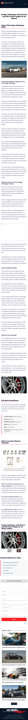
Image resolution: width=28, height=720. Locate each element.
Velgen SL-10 (17, 421)
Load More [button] (14, 703)
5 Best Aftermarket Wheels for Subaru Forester (14, 665)
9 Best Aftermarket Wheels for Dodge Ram (12, 682)
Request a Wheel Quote (8, 573)
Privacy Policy (22, 718)
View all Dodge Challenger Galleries (11, 562)
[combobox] (14, 591)
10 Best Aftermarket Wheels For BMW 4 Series (13, 647)
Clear (25, 623)
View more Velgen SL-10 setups (10, 565)
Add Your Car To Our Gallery (14, 581)
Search (14, 619)
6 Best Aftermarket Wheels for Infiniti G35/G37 (13, 699)
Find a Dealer (6, 570)
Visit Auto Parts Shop (7, 567)
